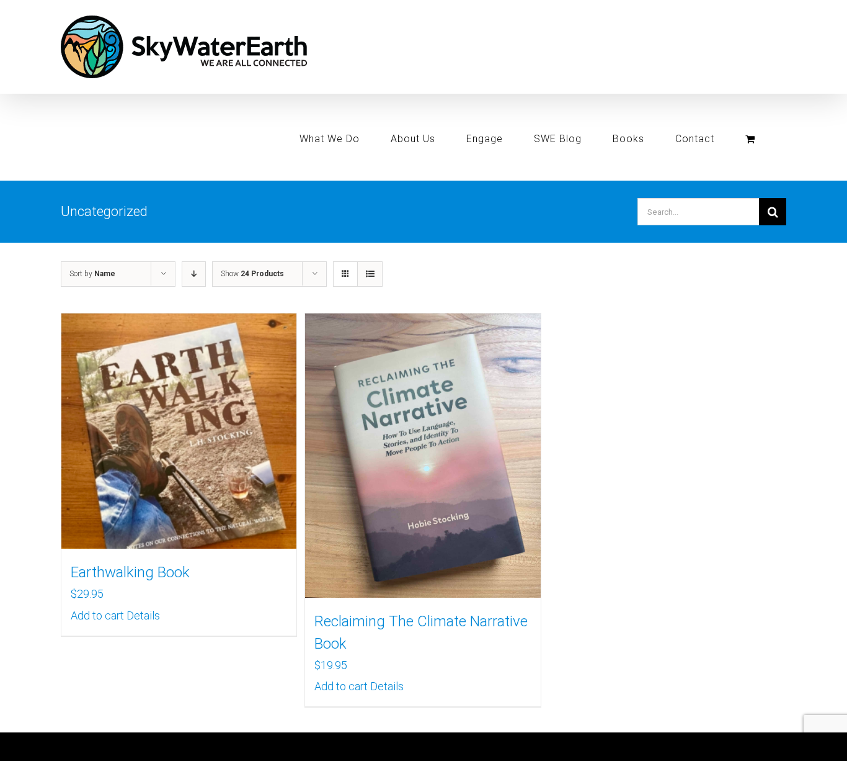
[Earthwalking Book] (178, 431)
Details (143, 615)
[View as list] (370, 274)
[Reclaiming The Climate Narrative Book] (422, 455)
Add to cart (97, 615)
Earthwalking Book (130, 572)
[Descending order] (194, 274)
